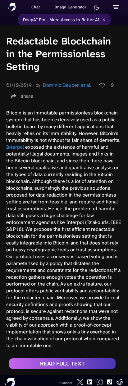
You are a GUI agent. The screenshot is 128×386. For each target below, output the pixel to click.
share (27, 96)
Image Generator (70, 7)
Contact (65, 382)
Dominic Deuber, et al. (67, 85)
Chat (35, 7)
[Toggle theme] (97, 7)
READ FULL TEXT (62, 363)
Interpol (15, 147)
